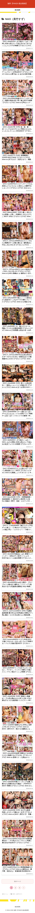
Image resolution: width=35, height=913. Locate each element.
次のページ (17, 881)
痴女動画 (17, 906)
